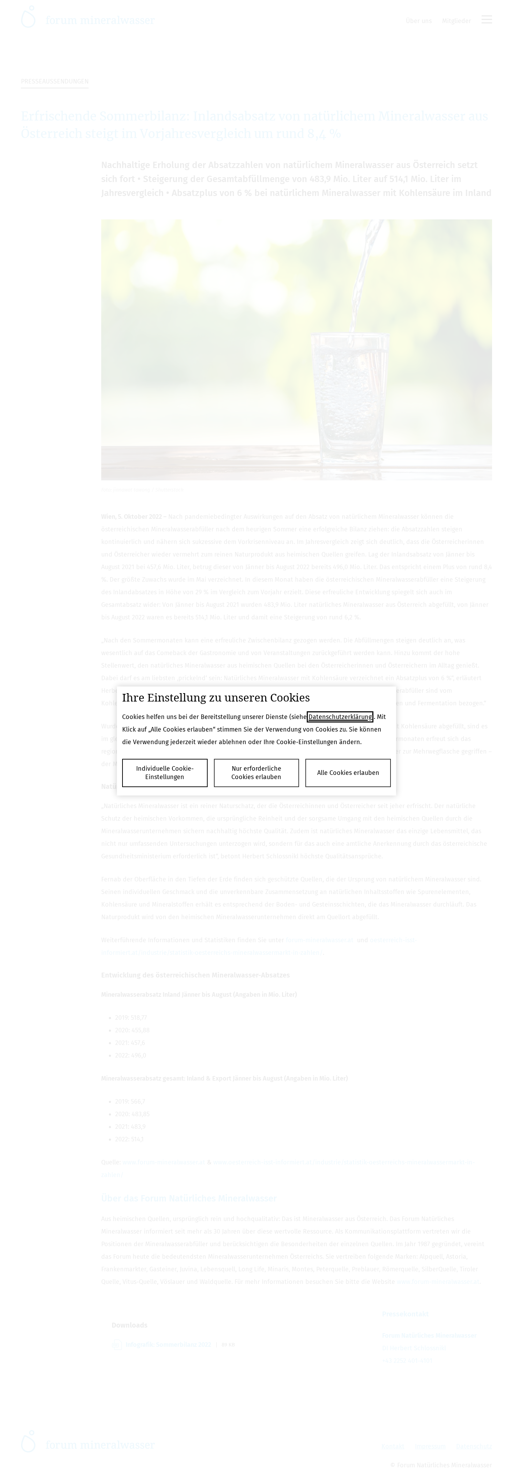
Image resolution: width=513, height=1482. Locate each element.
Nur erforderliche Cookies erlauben (256, 772)
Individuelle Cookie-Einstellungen (165, 772)
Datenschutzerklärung (340, 717)
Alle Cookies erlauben (348, 773)
